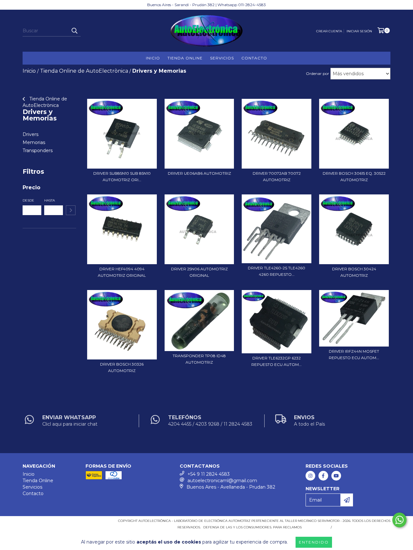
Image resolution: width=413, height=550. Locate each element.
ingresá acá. (315, 527)
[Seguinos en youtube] (336, 476)
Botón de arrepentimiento (362, 527)
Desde (28, 200)
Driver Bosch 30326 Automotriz (122, 367)
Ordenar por (317, 73)
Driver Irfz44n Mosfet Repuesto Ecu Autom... (354, 354)
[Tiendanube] (51, 523)
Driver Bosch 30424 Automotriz (354, 272)
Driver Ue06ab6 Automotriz (199, 173)
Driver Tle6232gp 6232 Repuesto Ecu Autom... (276, 361)
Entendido (314, 542)
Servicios (222, 58)
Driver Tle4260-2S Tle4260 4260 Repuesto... (276, 271)
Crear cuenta (329, 31)
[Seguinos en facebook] (323, 476)
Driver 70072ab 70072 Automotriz (277, 176)
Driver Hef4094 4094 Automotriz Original (122, 272)
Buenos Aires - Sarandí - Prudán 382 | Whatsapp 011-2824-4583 (206, 4)
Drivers (30, 134)
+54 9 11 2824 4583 (208, 474)
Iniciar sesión (359, 31)
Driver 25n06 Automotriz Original (199, 272)
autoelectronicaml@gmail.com (222, 480)
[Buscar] (74, 30)
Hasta (49, 200)
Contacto (254, 58)
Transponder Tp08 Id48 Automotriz (199, 359)
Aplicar (71, 210)
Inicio (153, 58)
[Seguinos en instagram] (310, 476)
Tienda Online (185, 58)
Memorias (34, 142)
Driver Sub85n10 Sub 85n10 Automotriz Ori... (122, 176)
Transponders (38, 150)
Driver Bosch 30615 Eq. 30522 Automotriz (354, 176)
